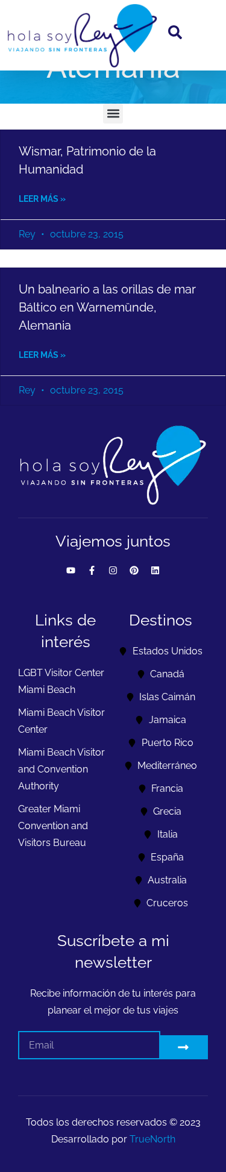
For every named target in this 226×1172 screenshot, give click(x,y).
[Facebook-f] (92, 570)
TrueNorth (152, 1139)
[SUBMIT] (184, 1047)
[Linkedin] (155, 570)
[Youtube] (71, 570)
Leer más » (42, 199)
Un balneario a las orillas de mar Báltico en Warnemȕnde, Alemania (107, 307)
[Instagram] (113, 570)
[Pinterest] (134, 570)
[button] (113, 114)
